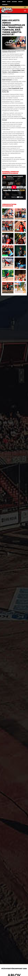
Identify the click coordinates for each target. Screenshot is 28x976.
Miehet (4, 1)
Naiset (8, 1)
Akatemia (14, 1)
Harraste (5, 4)
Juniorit (20, 1)
